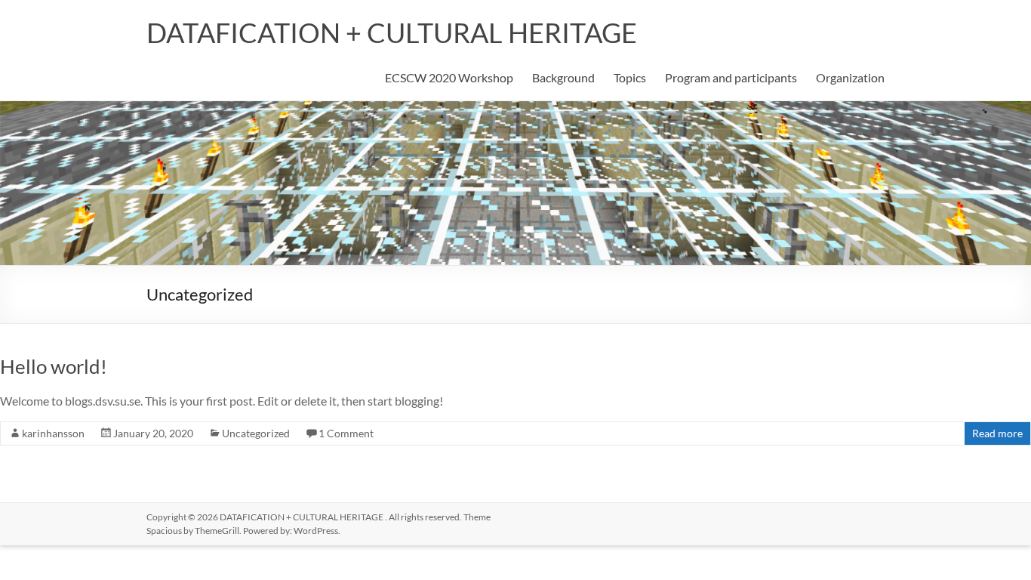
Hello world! (53, 366)
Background (563, 77)
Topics (630, 77)
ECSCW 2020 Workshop (449, 77)
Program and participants (731, 77)
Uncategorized (256, 433)
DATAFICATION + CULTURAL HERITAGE (391, 32)
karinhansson (53, 433)
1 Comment (346, 433)
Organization (850, 77)
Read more (997, 433)
